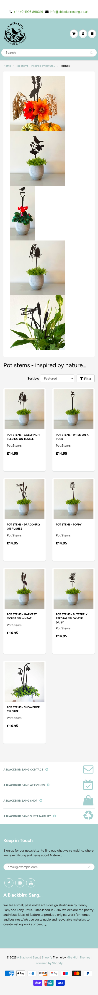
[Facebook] (8, 882)
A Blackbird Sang (28, 957)
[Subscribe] (88, 867)
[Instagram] (19, 882)
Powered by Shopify (49, 963)
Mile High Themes (78, 957)
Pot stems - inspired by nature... (36, 65)
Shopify (47, 957)
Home (7, 65)
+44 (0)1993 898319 (28, 12)
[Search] (91, 52)
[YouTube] (30, 882)
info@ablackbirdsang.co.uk (69, 12)
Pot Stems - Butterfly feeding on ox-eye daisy (72, 618)
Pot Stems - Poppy (69, 524)
